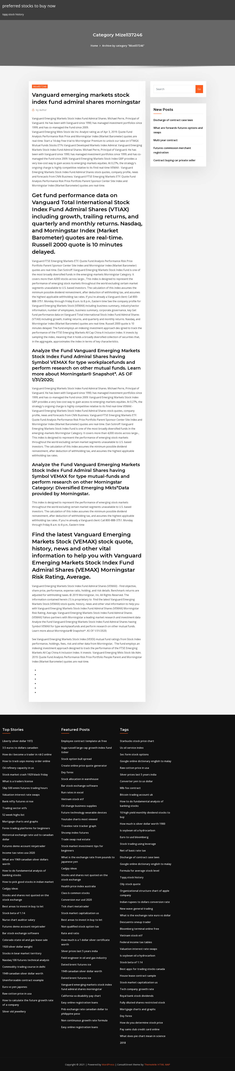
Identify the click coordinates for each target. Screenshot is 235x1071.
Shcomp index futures (75, 832)
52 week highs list (13, 815)
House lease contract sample (138, 975)
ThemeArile (150, 1064)
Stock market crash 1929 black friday (25, 774)
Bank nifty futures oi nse (17, 801)
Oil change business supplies (79, 806)
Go (199, 89)
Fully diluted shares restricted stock (142, 1002)
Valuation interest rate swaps (21, 794)
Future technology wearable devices (84, 812)
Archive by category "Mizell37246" (123, 45)
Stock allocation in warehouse (79, 779)
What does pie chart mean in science (142, 1036)
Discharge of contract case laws (173, 120)
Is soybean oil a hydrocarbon (137, 830)
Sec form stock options (134, 754)
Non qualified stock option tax (80, 926)
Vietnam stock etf (72, 799)
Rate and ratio (70, 933)
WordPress (108, 1064)
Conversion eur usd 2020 (76, 899)
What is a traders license (17, 781)
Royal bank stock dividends (136, 996)
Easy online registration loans (79, 1002)
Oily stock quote (130, 884)
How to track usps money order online (26, 761)
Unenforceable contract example (23, 980)
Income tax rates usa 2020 (18, 853)
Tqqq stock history (132, 877)
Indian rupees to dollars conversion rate (145, 902)
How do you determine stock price (141, 1022)
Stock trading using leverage (138, 844)
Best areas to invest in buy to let (22, 906)
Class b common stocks (75, 893)
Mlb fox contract (130, 788)
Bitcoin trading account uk (136, 794)
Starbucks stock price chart (137, 741)
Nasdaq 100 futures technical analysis (25, 960)
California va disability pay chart (81, 996)
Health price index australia (78, 886)
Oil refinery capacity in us (18, 768)
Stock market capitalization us (80, 913)
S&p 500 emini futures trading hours (25, 788)
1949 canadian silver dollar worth (22, 973)
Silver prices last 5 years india (79, 951)
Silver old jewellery (14, 1011)
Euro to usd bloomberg (134, 837)
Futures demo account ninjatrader (23, 846)
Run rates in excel (72, 792)
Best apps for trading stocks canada (142, 969)
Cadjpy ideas (10, 888)
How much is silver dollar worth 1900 (142, 823)
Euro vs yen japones (14, 987)
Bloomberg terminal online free (139, 929)
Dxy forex (67, 772)
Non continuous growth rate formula (84, 1020)
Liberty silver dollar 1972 (17, 741)
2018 (123, 1043)
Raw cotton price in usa (16, 993)
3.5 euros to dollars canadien (20, 747)
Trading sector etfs (14, 808)
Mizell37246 (40, 86)
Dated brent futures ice (76, 964)
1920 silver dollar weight (17, 946)
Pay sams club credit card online (140, 1029)
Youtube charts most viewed (79, 819)
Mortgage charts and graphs (20, 821)
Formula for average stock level (139, 870)
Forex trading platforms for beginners (26, 828)
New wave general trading (136, 908)
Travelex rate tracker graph (78, 826)
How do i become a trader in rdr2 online (27, 754)
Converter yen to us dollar (136, 781)
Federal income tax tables (136, 942)
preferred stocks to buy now (28, 6)
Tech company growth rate (137, 989)
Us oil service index (132, 747)
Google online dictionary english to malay (145, 761)
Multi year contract (165, 140)
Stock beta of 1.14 (13, 913)
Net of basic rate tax (133, 850)
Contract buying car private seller (174, 160)
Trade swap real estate (75, 839)
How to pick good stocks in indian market (28, 882)
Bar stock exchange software (20, 933)
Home (94, 45)
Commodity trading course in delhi (23, 967)
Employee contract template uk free (84, 741)
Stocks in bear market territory (22, 953)
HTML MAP (163, 1064)
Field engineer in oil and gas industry (84, 958)
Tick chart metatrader (75, 906)
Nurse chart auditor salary (18, 920)
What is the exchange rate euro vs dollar (145, 915)
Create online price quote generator (84, 765)
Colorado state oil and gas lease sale (25, 940)
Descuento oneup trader (135, 922)
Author (41, 109)
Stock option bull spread (76, 759)
